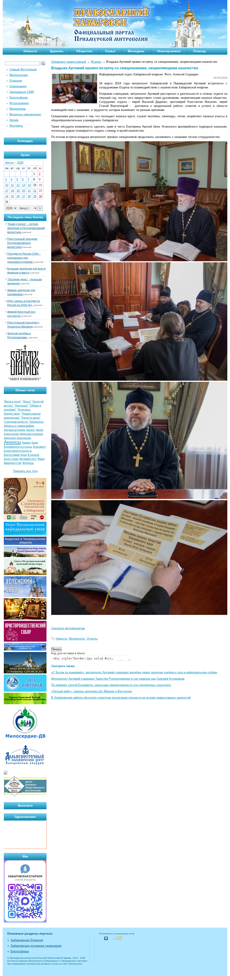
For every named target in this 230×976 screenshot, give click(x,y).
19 (18, 190)
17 (6, 190)
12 (18, 185)
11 (12, 185)
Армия (26, 442)
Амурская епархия (31, 434)
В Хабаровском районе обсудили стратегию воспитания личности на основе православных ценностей (121, 697)
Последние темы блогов (25, 217)
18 (12, 190)
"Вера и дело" (12, 401)
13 (23, 185)
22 (34, 190)
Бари (34, 442)
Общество (84, 51)
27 (23, 196)
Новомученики (169, 51)
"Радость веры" (30, 417)
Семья (110, 51)
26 (18, 196)
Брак (24, 455)
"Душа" (26, 401)
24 (6, 196)
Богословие (12, 455)
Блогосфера (18, 97)
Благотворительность (18, 450)
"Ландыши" (21, 405)
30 (40, 196)
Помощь (199, 51)
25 (12, 196)
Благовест (39, 446)
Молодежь (136, 51)
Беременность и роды (18, 446)
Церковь (57, 51)
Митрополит (77, 638)
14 (29, 185)
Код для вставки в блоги (68, 653)
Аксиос (30, 430)
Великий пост (28, 459)
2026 (20, 162)
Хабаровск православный (68, 61)
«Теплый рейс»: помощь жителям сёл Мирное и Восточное (91, 691)
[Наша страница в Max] (25, 921)
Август (9, 162)
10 (6, 185)
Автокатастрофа (14, 430)
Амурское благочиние (17, 438)
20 (23, 190)
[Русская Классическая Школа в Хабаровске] (25, 796)
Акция (39, 430)
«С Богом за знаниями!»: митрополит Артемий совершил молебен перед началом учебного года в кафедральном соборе (134, 672)
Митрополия (18, 75)
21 (29, 190)
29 (34, 196)
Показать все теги (25, 471)
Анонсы (12, 442)
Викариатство (13, 463)
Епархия (15, 80)
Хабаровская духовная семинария (36, 945)
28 (29, 196)
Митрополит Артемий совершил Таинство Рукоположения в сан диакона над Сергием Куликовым (117, 678)
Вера (41, 459)
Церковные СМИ (21, 92)
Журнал (96, 61)
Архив (13, 120)
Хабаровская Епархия (27, 940)
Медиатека (17, 108)
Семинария (18, 86)
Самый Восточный (23, 69)
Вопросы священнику (25, 114)
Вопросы (28, 463)
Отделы (92, 638)
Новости (30, 51)
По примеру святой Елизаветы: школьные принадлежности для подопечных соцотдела (111, 685)
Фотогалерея (19, 103)
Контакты (16, 125)
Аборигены (36, 421)
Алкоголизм (11, 434)
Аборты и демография (19, 425)
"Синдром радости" (16, 421)
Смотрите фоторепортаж (68, 628)
